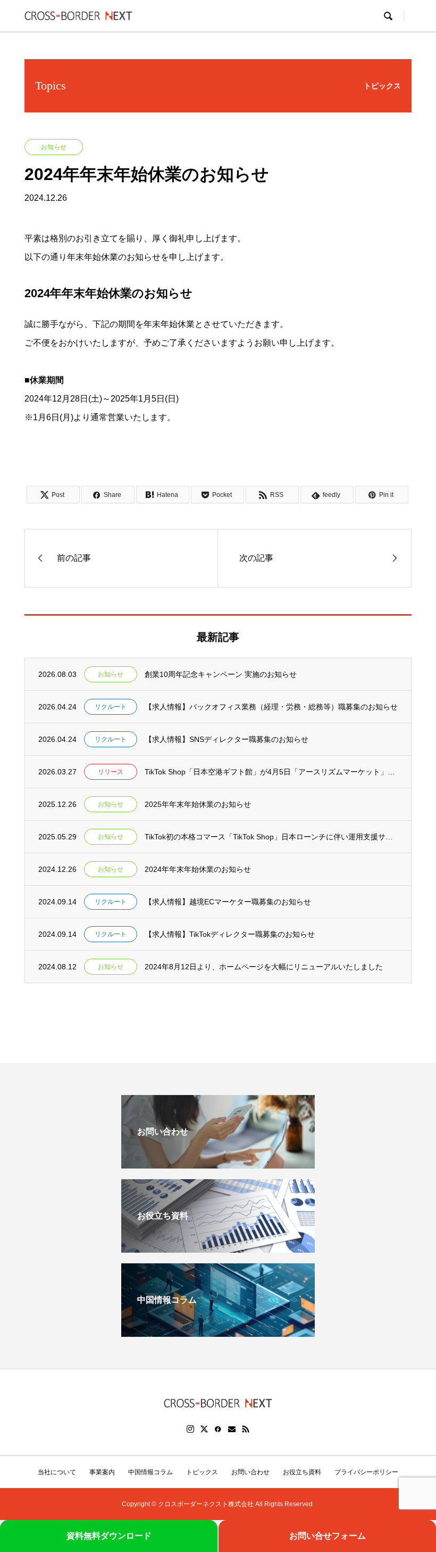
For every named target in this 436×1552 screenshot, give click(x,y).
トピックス (202, 1472)
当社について (57, 1472)
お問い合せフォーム (327, 1535)
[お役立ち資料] (218, 1248)
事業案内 (102, 1472)
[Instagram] (190, 1429)
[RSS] (245, 1429)
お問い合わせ (250, 1472)
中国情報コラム (150, 1472)
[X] (204, 1429)
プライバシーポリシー (366, 1472)
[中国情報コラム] (218, 1332)
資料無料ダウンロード (109, 1535)
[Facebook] (218, 1429)
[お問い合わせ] (218, 1164)
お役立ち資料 (302, 1472)
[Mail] (232, 1429)
